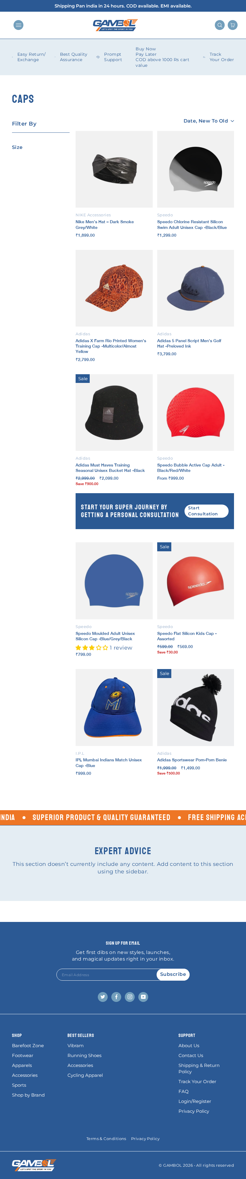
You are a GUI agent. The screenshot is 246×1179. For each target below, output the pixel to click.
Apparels (22, 1065)
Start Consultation (203, 511)
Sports (19, 1085)
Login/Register (194, 1101)
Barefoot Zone (28, 1045)
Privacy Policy (193, 1111)
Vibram (76, 1045)
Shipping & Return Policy (199, 1068)
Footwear (22, 1055)
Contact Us (190, 1055)
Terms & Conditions (106, 1138)
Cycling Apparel (85, 1075)
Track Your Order (197, 1081)
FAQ (183, 1091)
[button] (93, 647)
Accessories (25, 1075)
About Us (188, 1045)
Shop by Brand (28, 1095)
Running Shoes (84, 1055)
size (17, 147)
